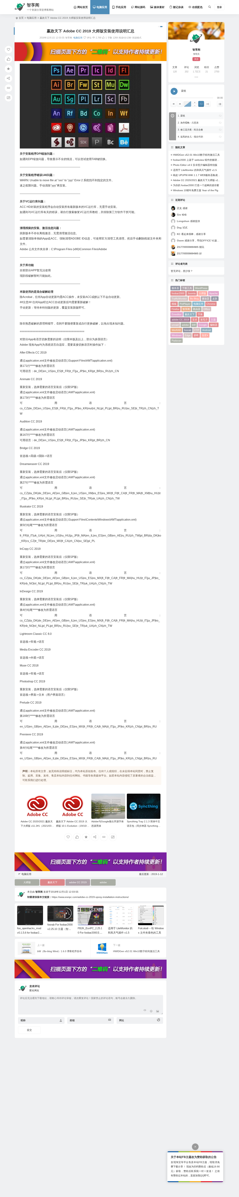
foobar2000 (178, 293)
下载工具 (187, 288)
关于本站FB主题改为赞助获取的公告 (194, 1157)
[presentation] (144, 911)
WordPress (201, 288)
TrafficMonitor (179, 298)
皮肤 (214, 298)
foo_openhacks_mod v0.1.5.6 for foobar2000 (29, 932)
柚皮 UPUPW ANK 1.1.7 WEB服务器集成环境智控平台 (202, 175)
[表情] (151, 1011)
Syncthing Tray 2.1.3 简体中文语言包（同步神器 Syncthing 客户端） (143, 826)
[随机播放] (207, 104)
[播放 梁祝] (174, 91)
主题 (213, 319)
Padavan (176, 340)
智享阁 (39, 891)
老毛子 (204, 319)
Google (203, 324)
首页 (21, 17)
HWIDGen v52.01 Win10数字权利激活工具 (196, 154)
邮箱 (72, 1020)
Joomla (192, 293)
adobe (103, 882)
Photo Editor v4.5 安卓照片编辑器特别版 (195, 165)
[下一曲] (180, 104)
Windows (177, 335)
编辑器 (213, 324)
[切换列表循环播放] (201, 104)
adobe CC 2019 (78, 882)
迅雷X (205, 335)
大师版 (27, 882)
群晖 (196, 335)
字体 (200, 314)
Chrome (210, 303)
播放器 (205, 298)
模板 (174, 303)
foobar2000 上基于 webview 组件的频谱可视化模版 (201, 159)
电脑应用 (32, 17)
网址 (121, 1020)
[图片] (157, 1011)
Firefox (175, 309)
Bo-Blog (194, 298)
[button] (220, 115)
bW (194, 324)
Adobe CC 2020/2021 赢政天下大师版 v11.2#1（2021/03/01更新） (37, 826)
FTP (196, 330)
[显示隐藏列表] (220, 104)
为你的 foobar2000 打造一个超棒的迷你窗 (196, 185)
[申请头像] (159, 987)
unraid (175, 324)
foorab (187, 330)
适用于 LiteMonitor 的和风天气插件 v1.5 (195, 170)
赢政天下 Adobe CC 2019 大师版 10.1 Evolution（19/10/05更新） (73, 826)
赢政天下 (52, 882)
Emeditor (177, 314)
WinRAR (176, 330)
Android (206, 330)
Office (206, 309)
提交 (29, 1030)
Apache (213, 293)
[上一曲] (173, 104)
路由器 (196, 309)
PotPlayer (185, 303)
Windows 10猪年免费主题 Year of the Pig (195, 190)
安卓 (194, 319)
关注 (196, 59)
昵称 (23, 1020)
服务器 (175, 288)
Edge (188, 335)
